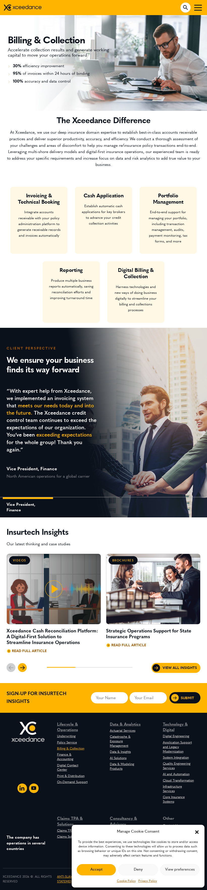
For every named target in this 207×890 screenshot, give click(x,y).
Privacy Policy (147, 880)
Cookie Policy (126, 880)
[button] (196, 831)
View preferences (180, 869)
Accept (96, 869)
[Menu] (198, 7)
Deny (138, 869)
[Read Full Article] (54, 606)
